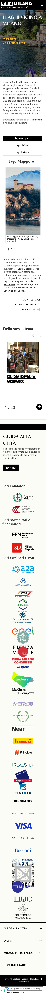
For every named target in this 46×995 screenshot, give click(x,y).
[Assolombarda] (23, 582)
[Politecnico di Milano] (23, 911)
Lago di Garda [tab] (22, 152)
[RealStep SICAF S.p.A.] (23, 765)
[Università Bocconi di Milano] (23, 850)
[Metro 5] (23, 704)
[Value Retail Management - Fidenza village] (23, 643)
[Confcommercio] (23, 618)
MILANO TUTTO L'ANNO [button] (18, 953)
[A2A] (23, 569)
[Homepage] (16, 4)
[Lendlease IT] (23, 679)
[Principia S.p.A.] (23, 752)
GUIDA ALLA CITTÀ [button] (15, 928)
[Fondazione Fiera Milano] (23, 535)
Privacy (7, 979)
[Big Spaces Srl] (23, 801)
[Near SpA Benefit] (23, 728)
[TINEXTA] (23, 789)
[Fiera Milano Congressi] (23, 655)
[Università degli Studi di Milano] (23, 862)
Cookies (16, 979)
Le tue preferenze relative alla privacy (24, 988)
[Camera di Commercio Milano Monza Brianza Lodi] (23, 510)
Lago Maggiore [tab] (22, 138)
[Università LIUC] (23, 899)
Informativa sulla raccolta (13, 992)
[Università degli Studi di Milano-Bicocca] (23, 875)
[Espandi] (40, 928)
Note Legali (35, 979)
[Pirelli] (23, 740)
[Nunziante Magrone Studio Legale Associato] (23, 814)
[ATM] (23, 594)
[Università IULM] (23, 887)
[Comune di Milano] (23, 498)
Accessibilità (23, 981)
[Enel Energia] (23, 630)
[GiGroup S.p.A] (23, 667)
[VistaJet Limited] (23, 838)
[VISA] (23, 826)
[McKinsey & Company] (23, 691)
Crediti (25, 979)
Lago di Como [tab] (22, 145)
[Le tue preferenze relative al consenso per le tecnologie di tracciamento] (4, 990)
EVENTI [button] (8, 941)
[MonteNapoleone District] (23, 716)
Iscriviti (11, 467)
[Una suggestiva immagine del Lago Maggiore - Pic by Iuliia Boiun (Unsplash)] (23, 201)
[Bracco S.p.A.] (23, 606)
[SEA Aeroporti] (23, 548)
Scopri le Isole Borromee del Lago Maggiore (27, 304)
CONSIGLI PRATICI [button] (15, 965)
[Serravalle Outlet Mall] (23, 777)
